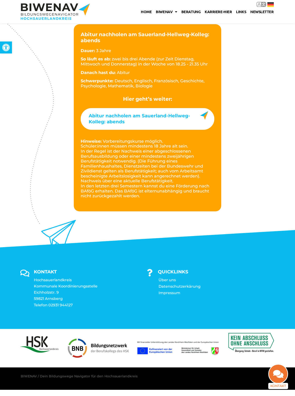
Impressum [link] (169, 293)
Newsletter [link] (262, 11)
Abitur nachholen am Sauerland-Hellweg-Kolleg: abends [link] (139, 118)
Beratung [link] (191, 11)
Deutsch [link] (267, 4)
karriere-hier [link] (218, 11)
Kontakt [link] (278, 386)
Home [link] (146, 11)
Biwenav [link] (164, 11)
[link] (6, 47)
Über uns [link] (167, 280)
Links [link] (241, 11)
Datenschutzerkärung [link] (180, 286)
